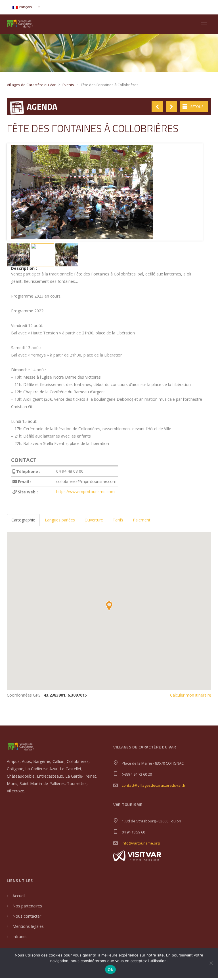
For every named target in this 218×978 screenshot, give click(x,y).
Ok (110, 969)
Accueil (18, 895)
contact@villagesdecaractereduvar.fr (154, 785)
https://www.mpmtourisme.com (85, 491)
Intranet (19, 936)
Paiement (141, 520)
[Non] (211, 963)
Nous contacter (26, 916)
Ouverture (94, 520)
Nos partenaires (27, 906)
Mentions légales (28, 926)
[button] (109, 606)
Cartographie (23, 520)
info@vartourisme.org (141, 843)
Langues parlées (60, 520)
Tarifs (118, 520)
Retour (197, 106)
